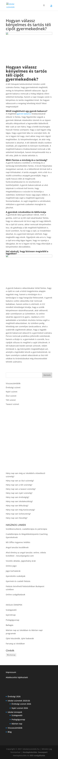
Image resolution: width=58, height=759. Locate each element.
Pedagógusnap (12, 620)
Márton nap (17, 723)
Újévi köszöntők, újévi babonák (20, 638)
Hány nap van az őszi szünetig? (20, 480)
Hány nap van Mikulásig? (17, 505)
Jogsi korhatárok (13, 571)
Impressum (11, 672)
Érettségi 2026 (14, 696)
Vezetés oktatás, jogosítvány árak (21, 561)
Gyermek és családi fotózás (18, 581)
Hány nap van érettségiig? (17, 497)
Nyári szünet (11, 391)
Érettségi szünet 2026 (21, 704)
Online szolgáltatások (15, 594)
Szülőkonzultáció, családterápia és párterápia (26, 529)
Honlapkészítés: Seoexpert (35, 752)
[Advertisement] (29, 439)
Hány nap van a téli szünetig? (19, 485)
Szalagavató (11, 610)
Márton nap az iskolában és (18, 630)
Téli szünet (11, 400)
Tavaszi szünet (12, 404)
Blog (10, 732)
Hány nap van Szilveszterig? (18, 513)
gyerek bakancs (24, 113)
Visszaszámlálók (13, 383)
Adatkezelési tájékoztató (17, 677)
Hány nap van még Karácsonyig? (20, 509)
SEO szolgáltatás (37, 755)
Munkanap (11, 655)
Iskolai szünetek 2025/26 (19, 700)
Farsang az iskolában (15, 643)
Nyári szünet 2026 (20, 708)
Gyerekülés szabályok (15, 576)
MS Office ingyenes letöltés (18, 542)
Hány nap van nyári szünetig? (19, 493)
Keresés (47, 375)
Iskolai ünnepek (15, 712)
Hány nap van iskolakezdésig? (19, 501)
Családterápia (12, 534)
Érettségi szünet (13, 387)
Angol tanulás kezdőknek (17, 547)
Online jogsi (11, 566)
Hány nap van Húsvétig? (16, 518)
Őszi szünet (11, 396)
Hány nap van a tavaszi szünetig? (21, 489)
